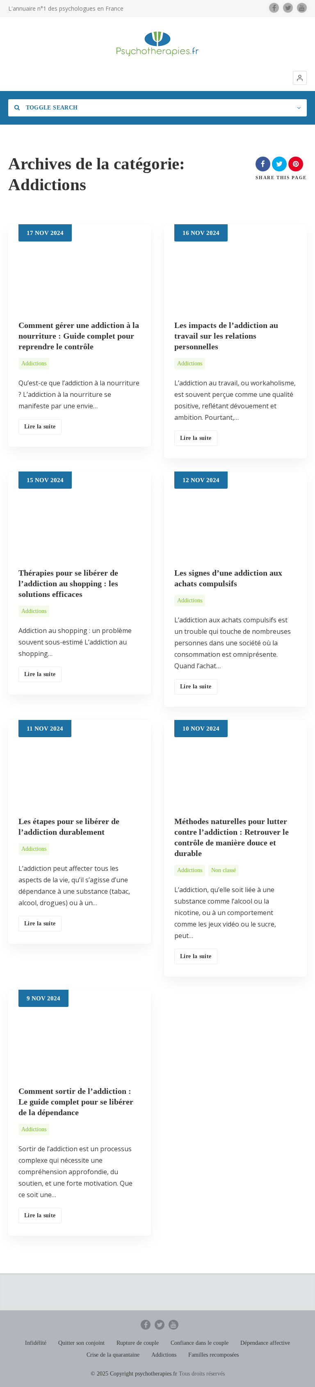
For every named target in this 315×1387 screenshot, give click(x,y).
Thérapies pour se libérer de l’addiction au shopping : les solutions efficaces (68, 583)
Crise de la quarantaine (113, 1355)
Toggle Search (51, 108)
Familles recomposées (213, 1355)
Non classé (223, 870)
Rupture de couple (137, 1343)
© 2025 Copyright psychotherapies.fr (134, 1374)
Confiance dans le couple (199, 1343)
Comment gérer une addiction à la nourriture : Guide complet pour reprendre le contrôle (78, 336)
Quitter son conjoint (81, 1343)
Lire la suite (40, 427)
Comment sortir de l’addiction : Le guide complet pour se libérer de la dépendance (75, 1101)
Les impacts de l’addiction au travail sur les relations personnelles (226, 336)
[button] (300, 78)
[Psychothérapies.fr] (157, 44)
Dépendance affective (265, 1343)
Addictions (33, 363)
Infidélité (35, 1343)
